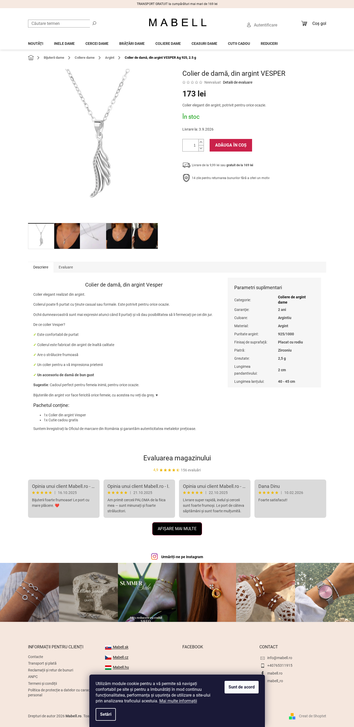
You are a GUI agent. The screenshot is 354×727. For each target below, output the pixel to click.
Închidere (220, 194)
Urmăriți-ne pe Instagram (182, 557)
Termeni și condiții (42, 683)
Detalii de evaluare (237, 82)
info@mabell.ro (279, 658)
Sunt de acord (241, 687)
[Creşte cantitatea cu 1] (201, 142)
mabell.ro (274, 673)
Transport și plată (42, 663)
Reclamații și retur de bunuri (50, 670)
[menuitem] (35, 42)
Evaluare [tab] (66, 267)
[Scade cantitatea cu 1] (201, 148)
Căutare (94, 23)
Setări (105, 714)
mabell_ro (275, 681)
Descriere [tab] (40, 267)
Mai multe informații (178, 700)
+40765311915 (279, 665)
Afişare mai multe (177, 528)
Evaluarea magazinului (177, 458)
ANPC (33, 677)
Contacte (35, 657)
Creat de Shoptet (312, 716)
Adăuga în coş (231, 145)
